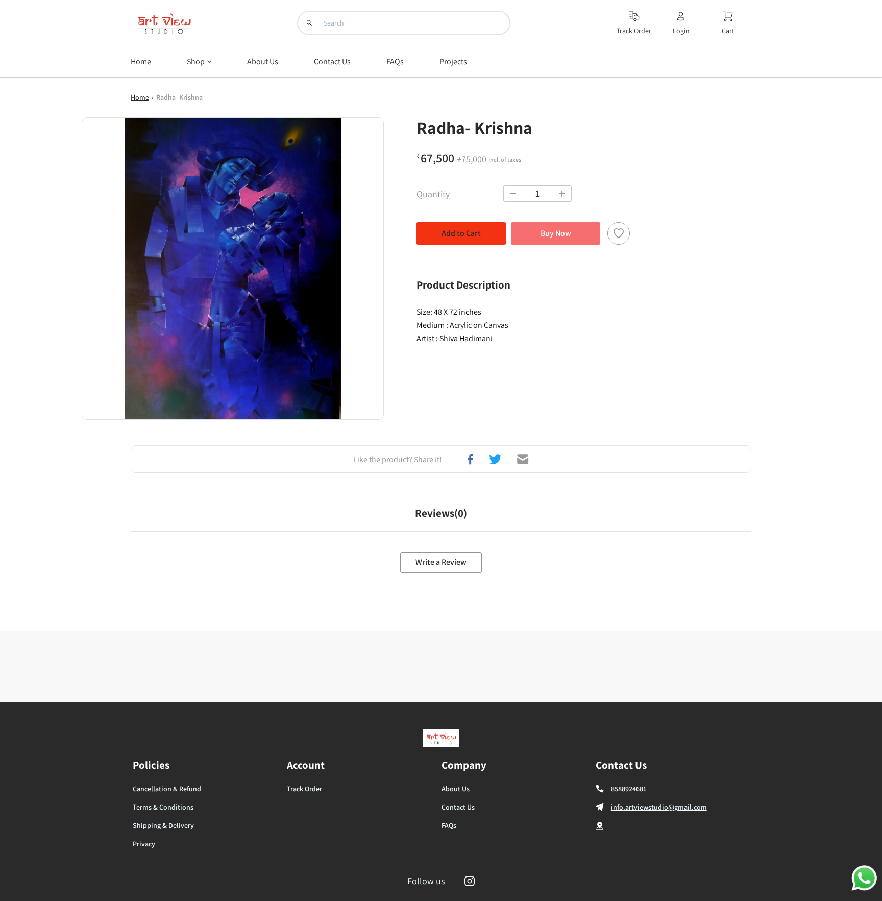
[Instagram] (469, 881)
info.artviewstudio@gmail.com (659, 807)
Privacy (144, 843)
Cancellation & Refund (167, 788)
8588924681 (628, 788)
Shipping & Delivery (163, 825)
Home (140, 97)
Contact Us (458, 807)
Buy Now (556, 233)
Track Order (304, 788)
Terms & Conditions (163, 807)
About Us (456, 788)
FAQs (449, 825)
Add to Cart (461, 233)
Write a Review (441, 562)
